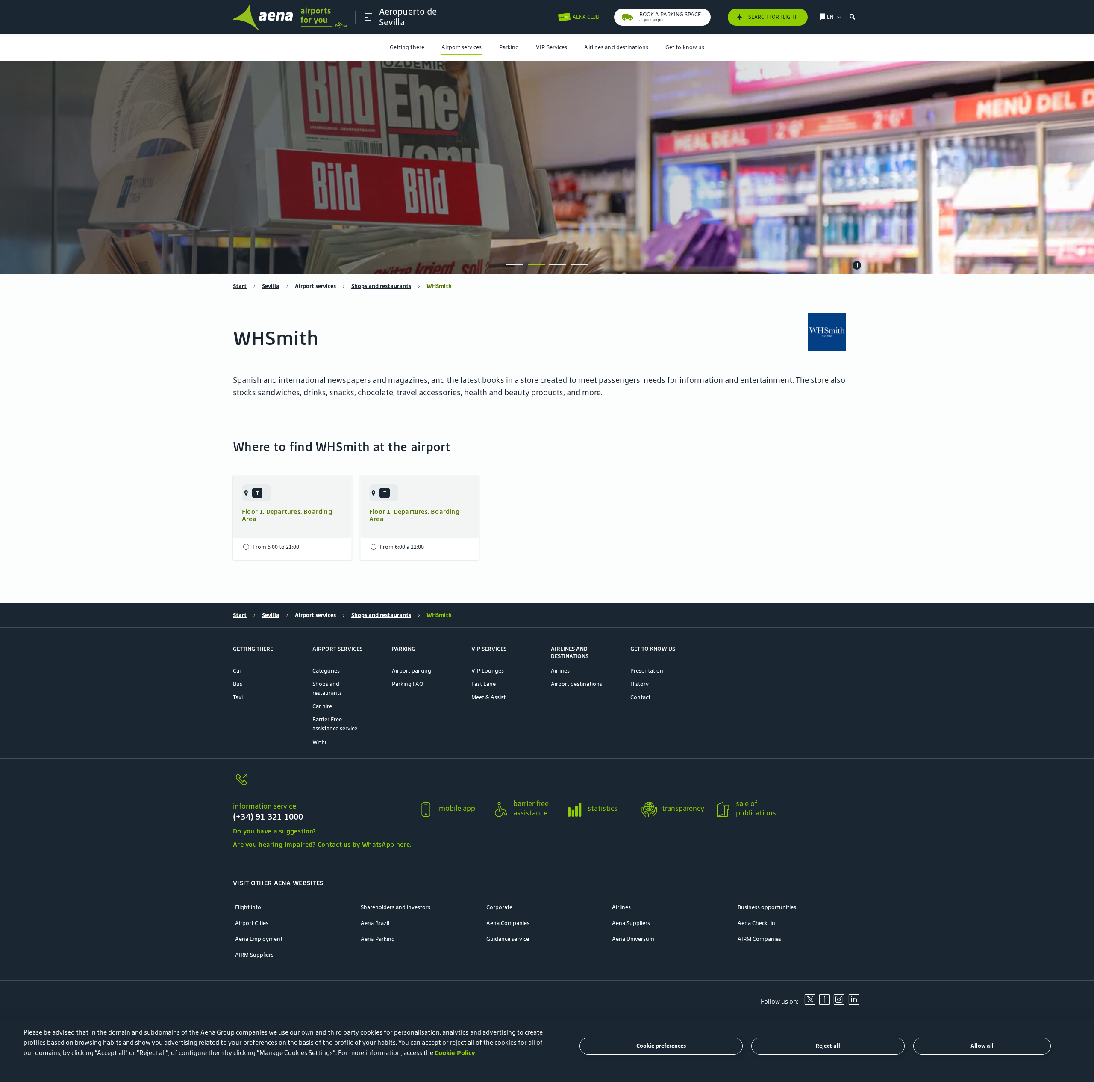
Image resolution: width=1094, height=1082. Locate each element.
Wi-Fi (319, 741)
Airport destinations (576, 684)
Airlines (560, 670)
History (639, 684)
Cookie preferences (661, 1046)
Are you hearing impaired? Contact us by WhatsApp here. (322, 844)
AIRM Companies (759, 939)
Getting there (407, 47)
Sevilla (270, 286)
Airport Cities (251, 923)
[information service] (322, 784)
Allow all (982, 1046)
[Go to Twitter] (810, 1002)
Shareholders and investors (395, 907)
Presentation (646, 670)
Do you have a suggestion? (274, 831)
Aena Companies (507, 923)
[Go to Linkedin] (854, 1002)
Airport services (461, 47)
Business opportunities (767, 907)
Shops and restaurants (381, 286)
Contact (640, 697)
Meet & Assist (488, 697)
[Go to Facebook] (824, 1002)
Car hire (322, 706)
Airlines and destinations (616, 47)
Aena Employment (258, 939)
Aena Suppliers (631, 923)
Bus (237, 684)
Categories (326, 670)
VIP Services (551, 47)
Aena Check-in (756, 923)
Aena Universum (633, 939)
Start (240, 286)
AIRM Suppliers (254, 954)
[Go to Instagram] (839, 1002)
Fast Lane (483, 684)
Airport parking (411, 670)
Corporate (499, 907)
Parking (509, 47)
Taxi (238, 697)
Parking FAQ (407, 684)
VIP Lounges (487, 670)
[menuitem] (407, 47)
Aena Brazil (375, 923)
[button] (368, 17)
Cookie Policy (455, 1053)
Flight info (248, 907)
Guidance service (507, 939)
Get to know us (684, 47)
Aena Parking (378, 939)
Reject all (827, 1046)
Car (237, 670)
